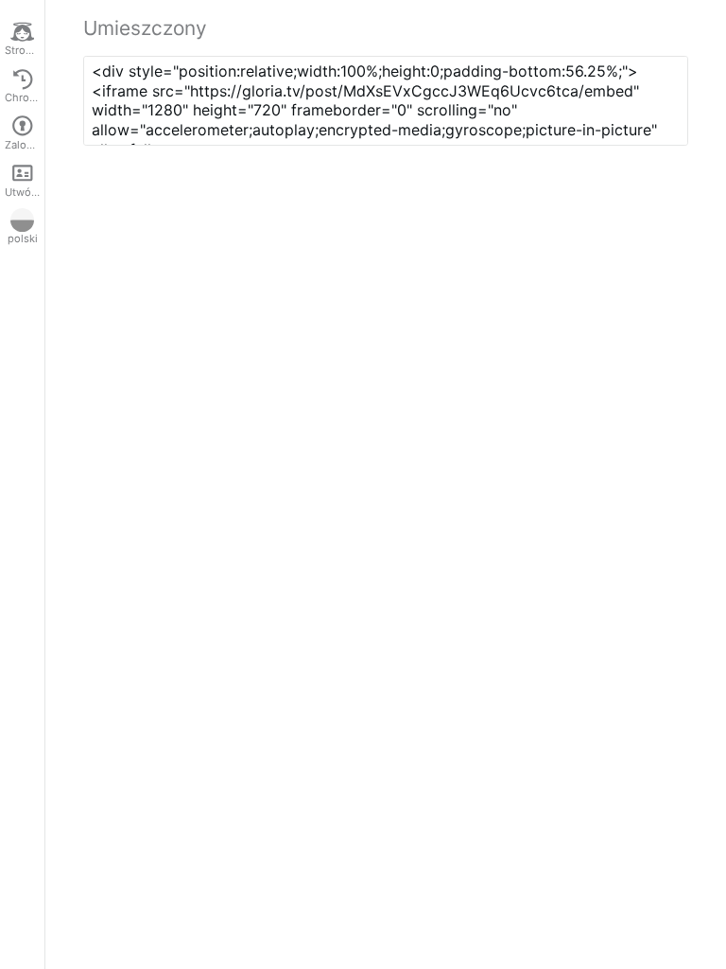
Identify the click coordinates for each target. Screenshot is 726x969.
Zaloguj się (24, 144)
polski (23, 238)
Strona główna (24, 50)
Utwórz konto (24, 192)
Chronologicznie (24, 97)
